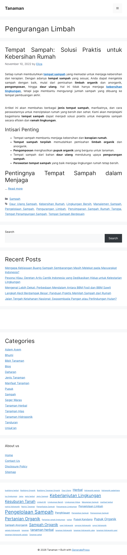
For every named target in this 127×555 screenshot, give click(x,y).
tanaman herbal (42, 530)
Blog (8, 366)
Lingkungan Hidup (72, 502)
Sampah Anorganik (16, 525)
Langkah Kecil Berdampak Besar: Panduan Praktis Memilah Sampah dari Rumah (58, 293)
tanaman (25, 530)
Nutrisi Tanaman (28, 507)
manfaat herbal (106, 502)
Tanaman (14, 8)
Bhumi (9, 355)
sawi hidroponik (66, 525)
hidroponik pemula (92, 490)
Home (9, 455)
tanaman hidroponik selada (16, 535)
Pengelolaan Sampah (19, 209)
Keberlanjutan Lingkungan (75, 495)
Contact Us (12, 460)
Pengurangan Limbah (51, 209)
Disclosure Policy (16, 466)
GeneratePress (81, 549)
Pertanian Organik (22, 518)
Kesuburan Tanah (20, 501)
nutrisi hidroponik (12, 507)
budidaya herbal (12, 490)
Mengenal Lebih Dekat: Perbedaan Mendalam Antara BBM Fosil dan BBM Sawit (58, 287)
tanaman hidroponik (63, 530)
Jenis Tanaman (15, 377)
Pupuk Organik (105, 519)
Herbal (78, 490)
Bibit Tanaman (14, 360)
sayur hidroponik (99, 525)
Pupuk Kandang (83, 519)
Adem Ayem (13, 349)
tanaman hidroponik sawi (106, 530)
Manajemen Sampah (107, 204)
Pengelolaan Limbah (91, 506)
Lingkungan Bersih (78, 204)
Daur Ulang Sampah (23, 204)
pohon (69, 520)
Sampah (14, 198)
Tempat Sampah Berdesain (66, 214)
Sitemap (10, 472)
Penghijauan (62, 512)
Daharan (10, 372)
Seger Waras (13, 400)
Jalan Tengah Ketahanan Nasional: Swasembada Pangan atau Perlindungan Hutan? (61, 298)
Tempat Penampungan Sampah (26, 214)
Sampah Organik (43, 524)
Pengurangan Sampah (99, 513)
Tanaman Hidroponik (19, 416)
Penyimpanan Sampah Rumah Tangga (94, 209)
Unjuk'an (11, 428)
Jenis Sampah (42, 496)
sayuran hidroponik (83, 525)
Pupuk (9, 388)
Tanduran (11, 422)
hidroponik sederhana (111, 490)
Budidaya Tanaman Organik (48, 490)
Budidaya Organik (27, 490)
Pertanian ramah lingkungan (53, 520)
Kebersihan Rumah (51, 204)
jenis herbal (30, 496)
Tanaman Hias (14, 411)
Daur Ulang (66, 490)
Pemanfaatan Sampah (46, 507)
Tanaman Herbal (16, 405)
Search (9, 231)
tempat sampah (54, 74)
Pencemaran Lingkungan (66, 507)
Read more (15, 188)
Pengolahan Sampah (80, 513)
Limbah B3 (41, 502)
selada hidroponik (12, 530)
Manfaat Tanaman (17, 383)
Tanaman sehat (35, 535)
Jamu (21, 496)
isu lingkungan (11, 496)
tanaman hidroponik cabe (84, 530)
